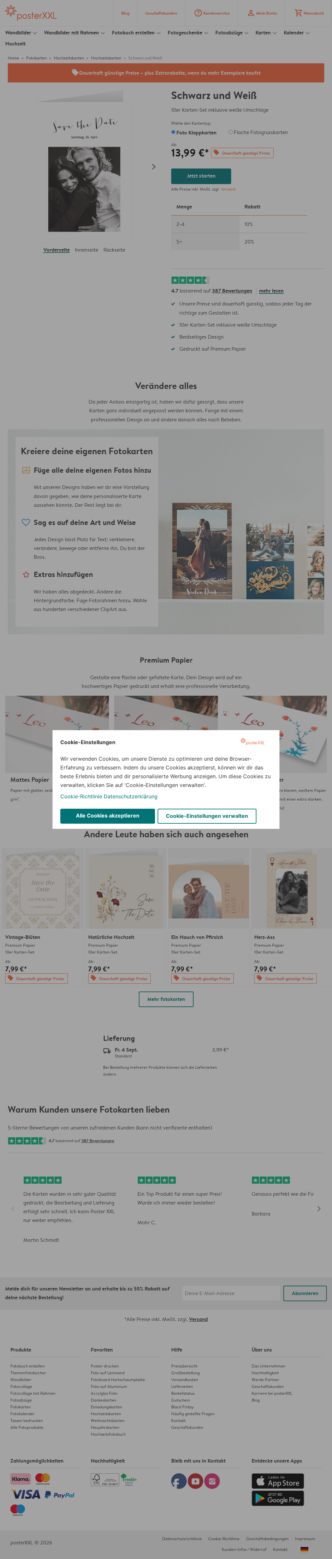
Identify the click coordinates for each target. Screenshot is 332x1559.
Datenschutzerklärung (131, 796)
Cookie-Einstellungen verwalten (207, 816)
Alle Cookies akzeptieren (107, 815)
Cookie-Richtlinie (81, 796)
